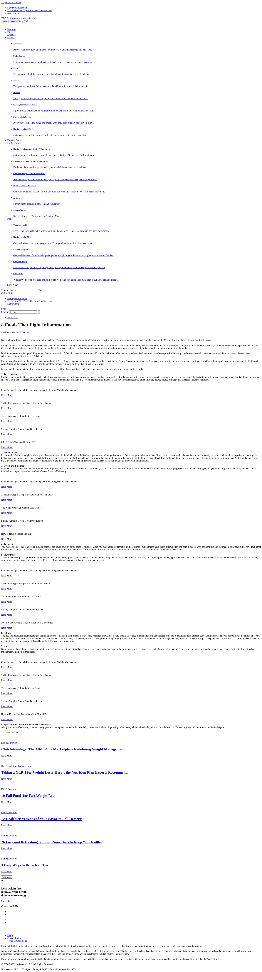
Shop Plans (6, 901)
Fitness (10, 32)
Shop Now (12, 285)
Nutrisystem (13, 13)
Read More (7, 395)
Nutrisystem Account (17, 7)
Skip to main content (11, 2)
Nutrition (11, 29)
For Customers (14, 143)
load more (6, 877)
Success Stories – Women (25, 216)
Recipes (11, 37)
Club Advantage (52, 203)
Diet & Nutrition (22, 332)
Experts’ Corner (14, 140)
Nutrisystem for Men (35, 203)
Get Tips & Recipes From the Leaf (29, 10)
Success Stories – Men (48, 216)
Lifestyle (11, 35)
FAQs (10, 935)
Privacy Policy (14, 938)
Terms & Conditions (17, 941)
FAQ (3, 18)
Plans (9, 218)
